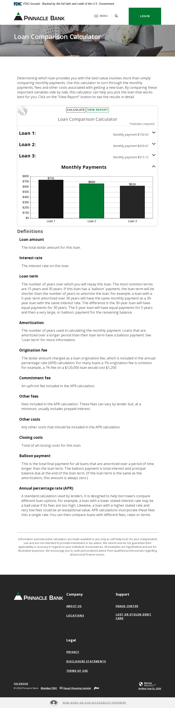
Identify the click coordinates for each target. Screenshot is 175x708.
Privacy (72, 652)
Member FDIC (49, 688)
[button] (87, 133)
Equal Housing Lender (77, 688)
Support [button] (122, 594)
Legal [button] (71, 640)
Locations (75, 615)
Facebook (21, 684)
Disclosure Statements (86, 661)
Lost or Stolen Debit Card (134, 616)
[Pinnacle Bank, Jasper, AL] (39, 16)
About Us (74, 606)
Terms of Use (77, 671)
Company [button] (74, 594)
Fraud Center (127, 606)
